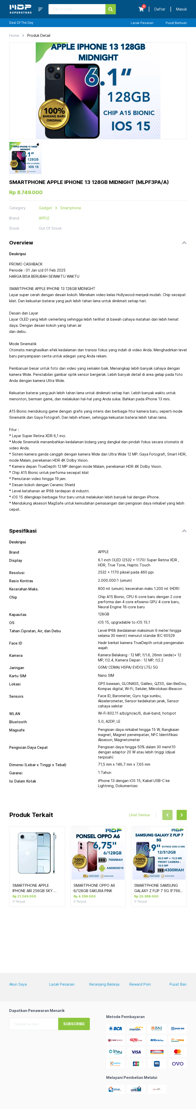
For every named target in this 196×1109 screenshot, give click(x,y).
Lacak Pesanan (142, 23)
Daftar (159, 9)
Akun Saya (18, 984)
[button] (98, 243)
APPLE (44, 218)
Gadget (45, 208)
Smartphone (70, 208)
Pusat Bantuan (176, 23)
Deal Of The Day (21, 23)
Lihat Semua (139, 815)
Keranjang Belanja (104, 984)
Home (14, 35)
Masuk (181, 9)
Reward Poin (140, 984)
